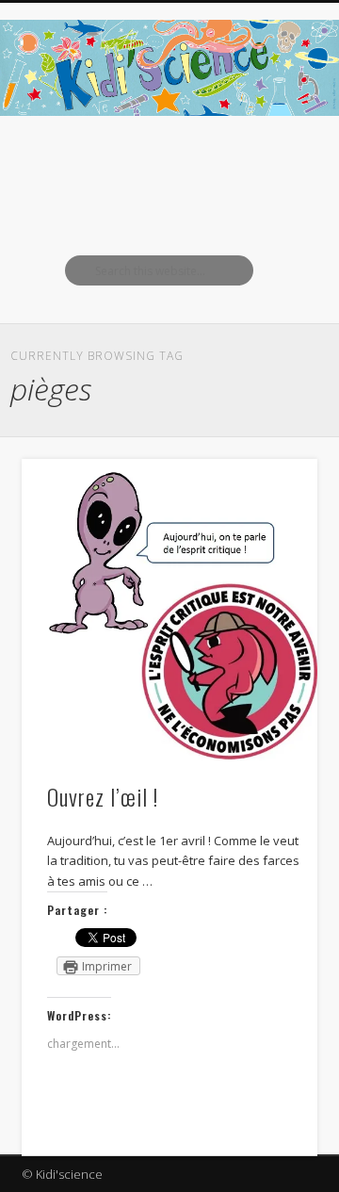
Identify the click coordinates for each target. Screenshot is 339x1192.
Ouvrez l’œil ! (102, 796)
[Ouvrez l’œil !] (169, 609)
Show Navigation (273, 169)
